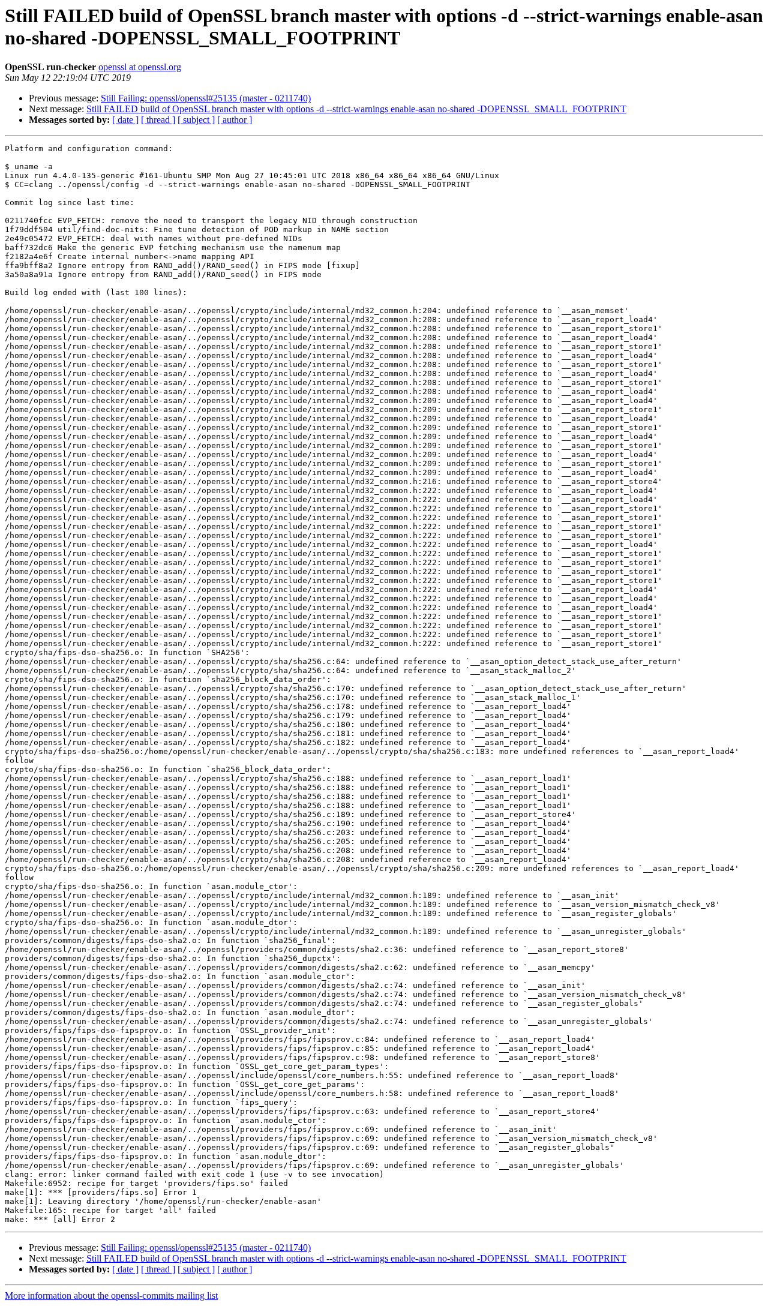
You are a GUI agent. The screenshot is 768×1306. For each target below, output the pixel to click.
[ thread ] (158, 120)
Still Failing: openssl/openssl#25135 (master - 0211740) (206, 98)
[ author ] (234, 120)
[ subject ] (196, 120)
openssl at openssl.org (139, 67)
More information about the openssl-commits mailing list (111, 1295)
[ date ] (125, 120)
